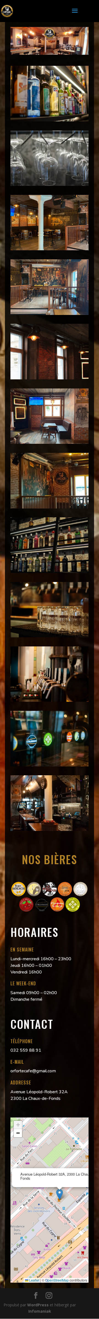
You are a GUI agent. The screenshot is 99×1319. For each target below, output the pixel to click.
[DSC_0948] (49, 571)
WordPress (38, 1304)
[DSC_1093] (49, 765)
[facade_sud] (49, 377)
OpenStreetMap (57, 1280)
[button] (59, 1194)
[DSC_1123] (49, 829)
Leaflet (33, 1280)
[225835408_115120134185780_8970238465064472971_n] (49, 313)
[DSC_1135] (49, 700)
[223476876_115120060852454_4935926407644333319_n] (49, 442)
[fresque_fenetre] (49, 507)
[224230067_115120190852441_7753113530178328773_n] (49, 248)
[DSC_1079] (49, 635)
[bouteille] (49, 120)
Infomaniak (39, 1311)
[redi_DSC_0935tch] (49, 184)
